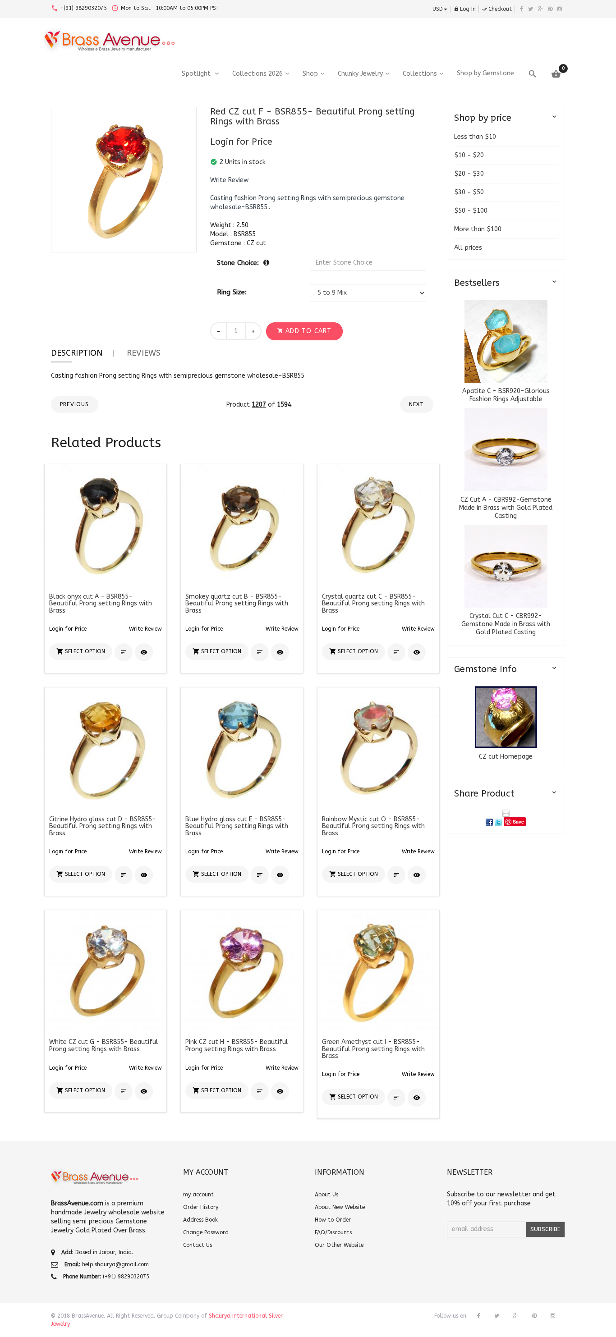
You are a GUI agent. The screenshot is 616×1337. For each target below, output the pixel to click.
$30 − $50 (469, 192)
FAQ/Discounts (333, 1232)
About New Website (340, 1207)
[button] (229, 180)
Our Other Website (339, 1245)
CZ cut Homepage (506, 756)
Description (76, 353)
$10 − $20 (469, 155)
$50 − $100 (470, 211)
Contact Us (197, 1245)
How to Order (333, 1220)
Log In (465, 9)
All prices (468, 248)
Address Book (200, 1220)
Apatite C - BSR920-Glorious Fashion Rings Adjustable (506, 395)
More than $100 (477, 229)
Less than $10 (475, 137)
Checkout (497, 9)
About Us (326, 1194)
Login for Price (241, 142)
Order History (200, 1207)
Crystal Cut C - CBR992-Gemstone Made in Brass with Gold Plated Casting (505, 624)
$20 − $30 (469, 174)
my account (198, 1194)
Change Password (206, 1232)
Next (416, 404)
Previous (74, 404)
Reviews (144, 353)
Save (518, 821)
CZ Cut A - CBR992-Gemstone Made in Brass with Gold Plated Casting (505, 508)
